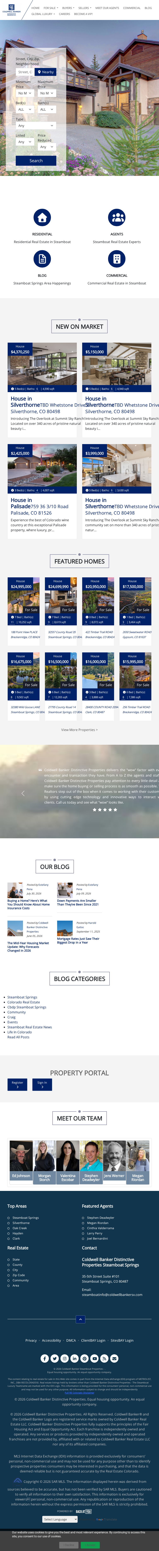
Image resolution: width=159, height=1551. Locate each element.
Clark (16, 1238)
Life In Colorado (19, 1032)
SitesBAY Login (122, 1340)
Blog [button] (148, 8)
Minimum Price (23, 84)
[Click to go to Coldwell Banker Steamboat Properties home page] (11, 10)
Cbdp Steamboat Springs (26, 1007)
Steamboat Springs (22, 997)
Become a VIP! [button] (83, 14)
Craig (11, 1017)
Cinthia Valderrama (100, 1228)
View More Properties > (79, 729)
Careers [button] (64, 14)
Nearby (47, 72)
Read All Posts (18, 1037)
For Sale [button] (50, 8)
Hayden (18, 1233)
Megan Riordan (97, 1223)
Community (16, 1012)
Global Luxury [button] (42, 14)
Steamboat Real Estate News (29, 1027)
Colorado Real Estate (23, 1002)
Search (42, 160)
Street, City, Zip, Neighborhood (28, 61)
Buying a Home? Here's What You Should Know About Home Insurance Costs (28, 904)
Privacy (31, 1340)
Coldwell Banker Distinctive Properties (37, 927)
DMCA (71, 1340)
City (15, 1270)
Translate (110, 1519)
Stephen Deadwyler (100, 1218)
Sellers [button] (83, 8)
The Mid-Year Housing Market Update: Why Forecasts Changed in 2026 (28, 946)
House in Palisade (21, 503)
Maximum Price (45, 84)
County (17, 1265)
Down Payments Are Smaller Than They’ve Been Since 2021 (78, 902)
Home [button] (35, 8)
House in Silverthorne (25, 401)
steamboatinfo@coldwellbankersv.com (112, 1294)
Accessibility (51, 1340)
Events (12, 1022)
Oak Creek (20, 1228)
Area (16, 1285)
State (16, 1259)
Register (17, 1082)
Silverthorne (21, 1223)
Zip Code (19, 1275)
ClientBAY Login (93, 1340)
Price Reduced (44, 138)
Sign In (42, 1082)
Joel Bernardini (97, 1238)
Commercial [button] (132, 8)
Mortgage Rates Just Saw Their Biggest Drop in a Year (78, 940)
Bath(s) (43, 103)
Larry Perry (94, 1233)
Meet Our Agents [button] (107, 8)
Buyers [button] (67, 8)
